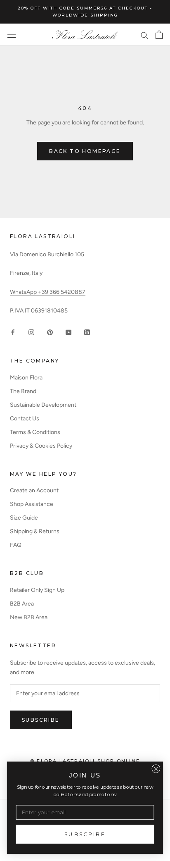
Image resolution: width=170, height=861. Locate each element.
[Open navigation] (11, 35)
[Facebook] (13, 332)
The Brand (23, 391)
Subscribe (41, 720)
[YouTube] (68, 332)
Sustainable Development (43, 404)
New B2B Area (28, 617)
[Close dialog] (155, 768)
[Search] (144, 34)
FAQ (15, 545)
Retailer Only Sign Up (37, 590)
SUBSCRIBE (85, 834)
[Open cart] (159, 35)
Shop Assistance (31, 504)
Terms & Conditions (35, 432)
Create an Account (34, 490)
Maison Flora (26, 377)
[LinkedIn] (87, 332)
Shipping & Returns (34, 531)
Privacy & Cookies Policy (41, 445)
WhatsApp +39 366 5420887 (47, 292)
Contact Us (24, 418)
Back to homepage (84, 151)
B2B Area (22, 603)
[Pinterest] (50, 332)
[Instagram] (31, 332)
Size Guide (24, 517)
